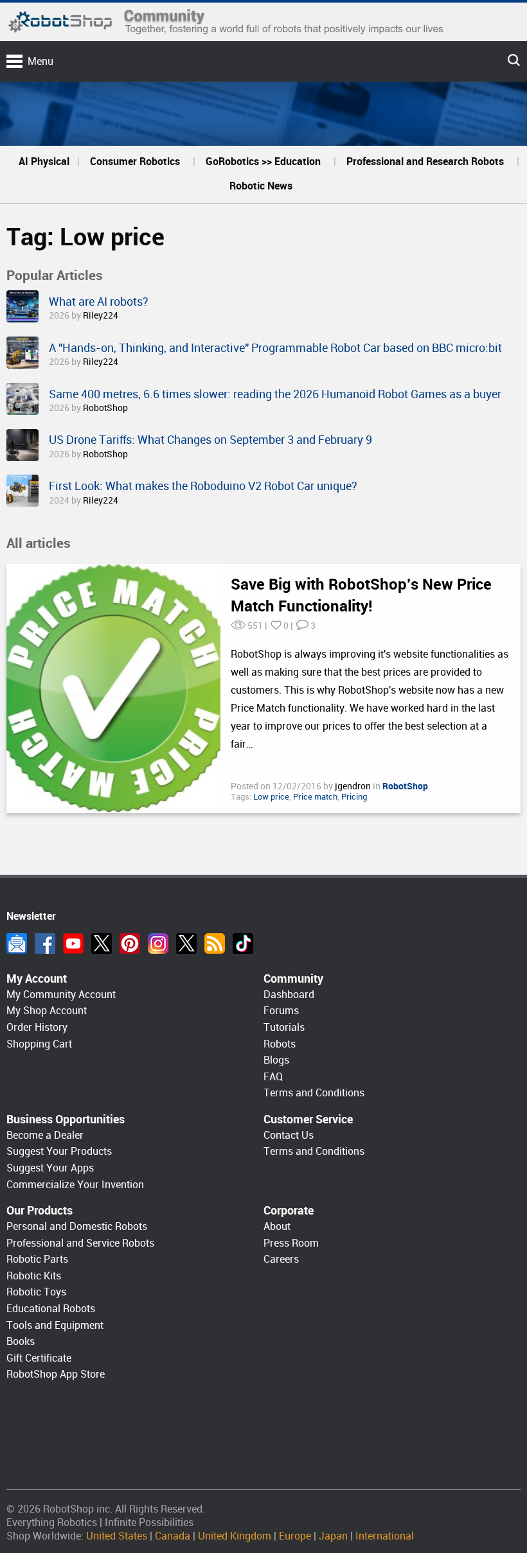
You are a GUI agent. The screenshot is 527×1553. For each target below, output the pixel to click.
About (277, 1226)
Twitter (101, 943)
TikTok (243, 943)
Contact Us (289, 1135)
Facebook (45, 943)
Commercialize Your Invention (75, 1185)
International (384, 1536)
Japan (333, 1536)
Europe (295, 1536)
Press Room (291, 1243)
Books (20, 1341)
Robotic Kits (33, 1276)
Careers (281, 1259)
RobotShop (105, 408)
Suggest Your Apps (50, 1168)
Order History (36, 1027)
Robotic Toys (36, 1292)
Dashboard (289, 994)
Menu (40, 61)
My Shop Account (46, 1011)
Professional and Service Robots (80, 1243)
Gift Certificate (38, 1358)
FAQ (273, 1077)
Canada (172, 1536)
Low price (271, 797)
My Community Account (61, 994)
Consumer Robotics (135, 161)
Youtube (73, 943)
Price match (315, 797)
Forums (281, 1011)
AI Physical (44, 161)
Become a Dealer (45, 1135)
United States (116, 1536)
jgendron (354, 786)
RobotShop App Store (55, 1374)
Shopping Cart (39, 1044)
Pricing (354, 797)
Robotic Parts (37, 1259)
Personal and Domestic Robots (76, 1226)
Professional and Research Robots (425, 161)
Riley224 (100, 315)
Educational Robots (50, 1309)
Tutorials (284, 1027)
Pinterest (130, 943)
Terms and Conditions (314, 1093)
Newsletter (16, 943)
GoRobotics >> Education (263, 161)
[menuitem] (44, 162)
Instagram (158, 943)
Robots (280, 1044)
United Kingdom (234, 1536)
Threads (186, 943)
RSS (214, 943)
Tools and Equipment (54, 1325)
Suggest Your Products (59, 1151)
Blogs (276, 1060)
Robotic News (260, 186)
